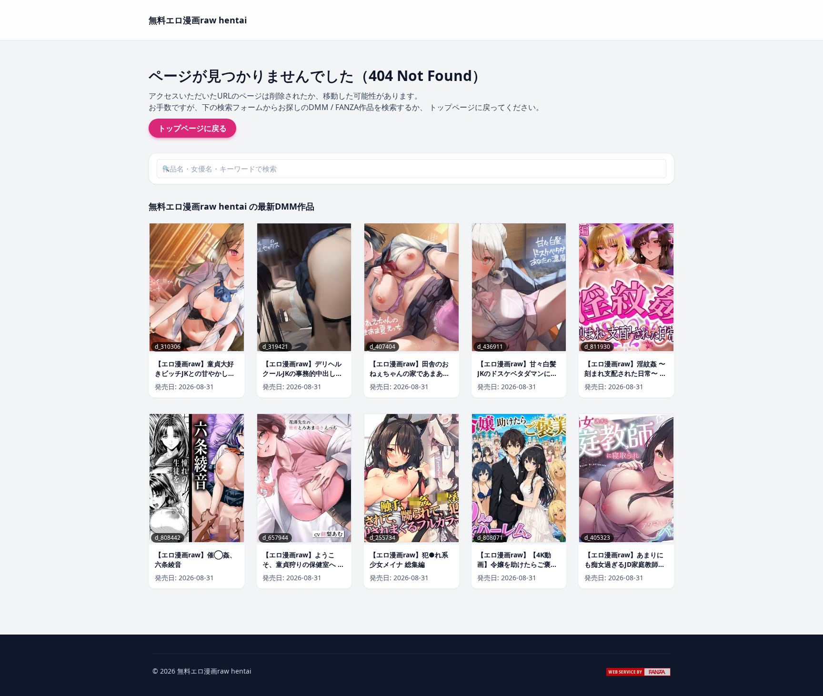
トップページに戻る (192, 128)
